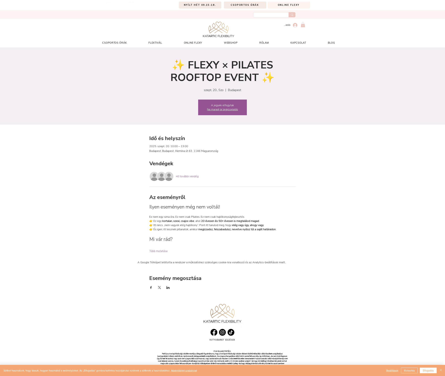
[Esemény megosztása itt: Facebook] (151, 287)
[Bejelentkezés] (295, 25)
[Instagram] (109, 5)
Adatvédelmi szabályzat (184, 370)
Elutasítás (409, 370)
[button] (303, 24)
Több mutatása (158, 251)
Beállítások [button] (392, 370)
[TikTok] (116, 5)
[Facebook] (124, 5)
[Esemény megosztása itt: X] (159, 287)
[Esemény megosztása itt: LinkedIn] (168, 287)
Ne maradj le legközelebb (222, 109)
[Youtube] (131, 5)
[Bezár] (441, 370)
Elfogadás (428, 370)
